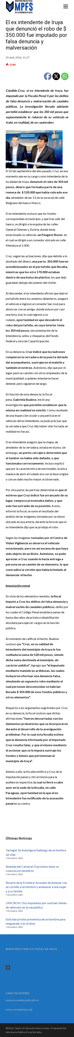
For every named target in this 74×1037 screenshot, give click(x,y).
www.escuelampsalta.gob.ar (22, 1000)
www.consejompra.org (19, 1009)
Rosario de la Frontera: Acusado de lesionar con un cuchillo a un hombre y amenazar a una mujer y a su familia (36, 887)
